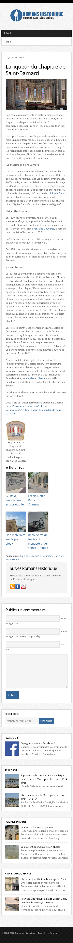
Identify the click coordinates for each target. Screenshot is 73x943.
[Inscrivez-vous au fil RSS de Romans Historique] (12, 586)
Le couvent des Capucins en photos (40, 847)
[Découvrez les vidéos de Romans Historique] (23, 586)
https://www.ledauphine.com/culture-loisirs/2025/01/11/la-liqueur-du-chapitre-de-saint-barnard (34, 409)
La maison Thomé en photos (37, 827)
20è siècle (36, 556)
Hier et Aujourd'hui (18, 873)
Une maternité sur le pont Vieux (15, 539)
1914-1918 (11, 770)
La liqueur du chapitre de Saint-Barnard (35, 70)
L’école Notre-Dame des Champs (37, 500)
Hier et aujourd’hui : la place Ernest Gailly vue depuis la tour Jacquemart (44, 900)
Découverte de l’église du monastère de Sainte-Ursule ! (38, 541)
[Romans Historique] (36, 20)
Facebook (11, 738)
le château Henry (35, 378)
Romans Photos (16, 822)
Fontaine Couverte (43, 228)
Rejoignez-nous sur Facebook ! (38, 743)
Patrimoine (48, 556)
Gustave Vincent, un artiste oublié (15, 500)
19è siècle (25, 556)
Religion (59, 556)
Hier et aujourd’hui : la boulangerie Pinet (43, 879)
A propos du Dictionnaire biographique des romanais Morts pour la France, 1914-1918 (44, 779)
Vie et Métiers (13, 559)
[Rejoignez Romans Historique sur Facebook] (17, 586)
